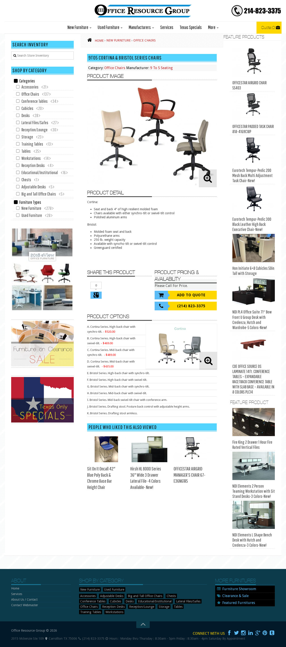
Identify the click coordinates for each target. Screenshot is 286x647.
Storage (27, 136)
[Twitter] (236, 633)
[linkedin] (250, 633)
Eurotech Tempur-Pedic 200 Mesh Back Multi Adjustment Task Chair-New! (252, 175)
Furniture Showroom (239, 589)
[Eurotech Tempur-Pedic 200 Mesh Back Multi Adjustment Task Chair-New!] (253, 150)
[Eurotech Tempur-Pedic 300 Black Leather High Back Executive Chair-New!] (253, 199)
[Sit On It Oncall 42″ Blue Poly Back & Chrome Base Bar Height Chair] (106, 449)
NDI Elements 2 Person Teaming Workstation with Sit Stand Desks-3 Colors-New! (253, 491)
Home (15, 588)
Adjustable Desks (33, 186)
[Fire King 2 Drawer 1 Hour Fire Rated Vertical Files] (253, 422)
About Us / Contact (24, 599)
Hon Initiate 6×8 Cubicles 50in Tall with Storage (253, 271)
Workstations (31, 158)
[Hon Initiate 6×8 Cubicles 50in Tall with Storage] (253, 248)
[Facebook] (229, 633)
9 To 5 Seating (161, 68)
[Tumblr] (272, 633)
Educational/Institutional (39, 172)
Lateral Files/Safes (34, 122)
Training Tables (32, 143)
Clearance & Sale (235, 596)
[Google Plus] (258, 633)
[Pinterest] (265, 633)
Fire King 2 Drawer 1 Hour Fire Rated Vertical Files (252, 444)
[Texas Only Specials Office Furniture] (42, 423)
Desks (25, 115)
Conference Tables (34, 101)
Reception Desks (33, 165)
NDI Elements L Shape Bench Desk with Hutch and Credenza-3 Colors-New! (252, 540)
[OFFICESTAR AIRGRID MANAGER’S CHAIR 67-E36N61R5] (193, 449)
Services (166, 27)
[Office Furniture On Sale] (42, 367)
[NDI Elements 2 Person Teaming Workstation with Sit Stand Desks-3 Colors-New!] (253, 466)
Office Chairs (114, 68)
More (211, 27)
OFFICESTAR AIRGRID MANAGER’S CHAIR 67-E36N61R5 (189, 475)
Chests (26, 179)
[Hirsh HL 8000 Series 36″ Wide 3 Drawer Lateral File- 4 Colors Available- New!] (149, 449)
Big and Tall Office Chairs (38, 193)
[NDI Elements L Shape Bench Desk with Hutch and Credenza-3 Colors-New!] (253, 515)
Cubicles (27, 108)
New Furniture (77, 27)
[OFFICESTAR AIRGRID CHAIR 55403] (253, 62)
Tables (26, 151)
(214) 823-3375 (191, 306)
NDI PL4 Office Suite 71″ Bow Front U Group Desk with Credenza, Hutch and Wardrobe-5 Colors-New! (252, 319)
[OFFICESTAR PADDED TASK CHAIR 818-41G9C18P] (253, 106)
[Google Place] (46, 638)
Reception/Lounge (34, 129)
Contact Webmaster (24, 605)
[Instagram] (243, 633)
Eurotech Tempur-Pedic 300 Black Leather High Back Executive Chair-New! (251, 224)
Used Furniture (108, 27)
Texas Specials (191, 27)
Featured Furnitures (238, 603)
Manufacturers (140, 27)
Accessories (29, 86)
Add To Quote (191, 295)
